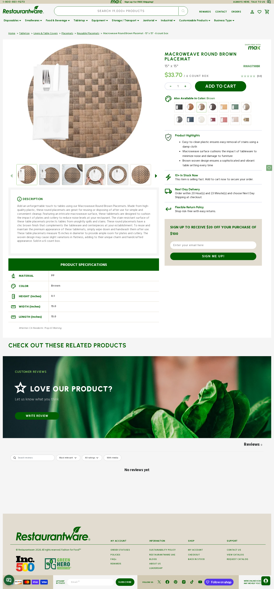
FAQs (113, 560)
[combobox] (121, 11)
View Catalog (235, 555)
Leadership (156, 569)
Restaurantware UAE (162, 555)
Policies (115, 555)
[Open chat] (9, 580)
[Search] (183, 11)
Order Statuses (120, 550)
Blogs (153, 560)
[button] (252, 11)
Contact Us (234, 550)
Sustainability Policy (162, 550)
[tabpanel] (137, 483)
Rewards (116, 564)
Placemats (67, 34)
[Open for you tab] (265, 580)
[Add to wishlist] (259, 12)
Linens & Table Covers (46, 34)
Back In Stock (196, 560)
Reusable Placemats (88, 34)
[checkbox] (112, 458)
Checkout (194, 555)
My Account (195, 550)
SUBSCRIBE (125, 582)
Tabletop (24, 34)
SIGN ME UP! (213, 256)
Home (11, 34)
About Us (155, 564)
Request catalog (237, 560)
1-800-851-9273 (14, 1)
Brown (211, 98)
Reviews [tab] (253, 445)
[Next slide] (156, 176)
